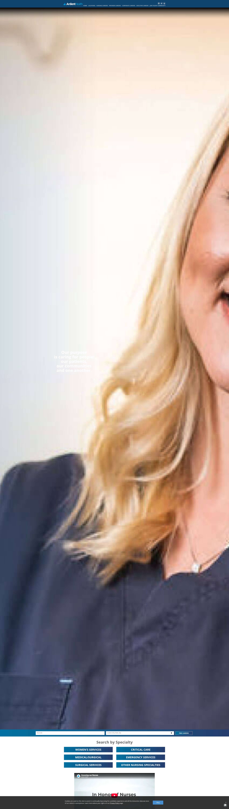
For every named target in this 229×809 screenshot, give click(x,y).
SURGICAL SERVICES (88, 765)
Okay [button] (158, 803)
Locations (91, 5)
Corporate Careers (128, 5)
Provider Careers (115, 5)
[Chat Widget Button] (225, 805)
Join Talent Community (157, 5)
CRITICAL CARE (140, 749)
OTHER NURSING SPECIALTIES (140, 765)
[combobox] (70, 733)
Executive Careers (142, 5)
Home (85, 5)
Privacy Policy (114, 803)
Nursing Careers (102, 5)
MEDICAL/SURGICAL (88, 757)
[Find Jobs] (183, 733)
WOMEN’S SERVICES (88, 749)
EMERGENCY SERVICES (140, 757)
